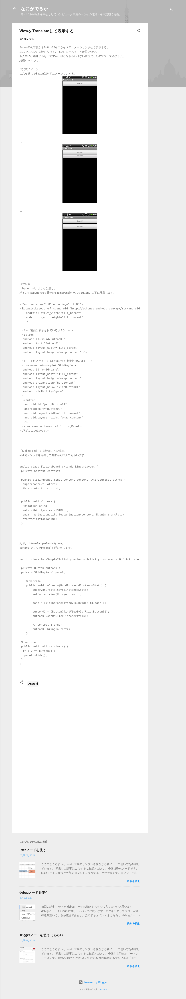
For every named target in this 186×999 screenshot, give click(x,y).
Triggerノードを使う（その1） (42, 935)
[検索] (171, 9)
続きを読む (133, 881)
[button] (138, 31)
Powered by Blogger (95, 982)
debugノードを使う (33, 892)
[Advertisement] (162, 77)
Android (33, 683)
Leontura (103, 989)
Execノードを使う (32, 850)
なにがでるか (34, 8)
